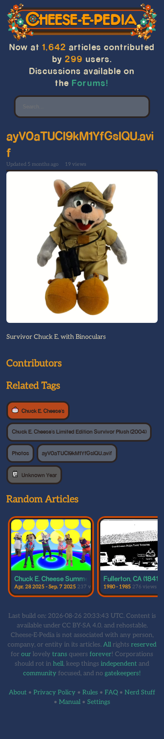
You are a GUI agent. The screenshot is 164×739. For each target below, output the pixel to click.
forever (100, 654)
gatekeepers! (123, 673)
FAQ (111, 692)
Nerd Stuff (140, 692)
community (40, 673)
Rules (90, 692)
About (18, 692)
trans (59, 654)
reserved (143, 645)
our (26, 654)
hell (58, 664)
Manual (69, 702)
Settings (98, 702)
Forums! (90, 83)
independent (119, 664)
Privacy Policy (54, 692)
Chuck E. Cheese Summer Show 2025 (71, 578)
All (107, 645)
